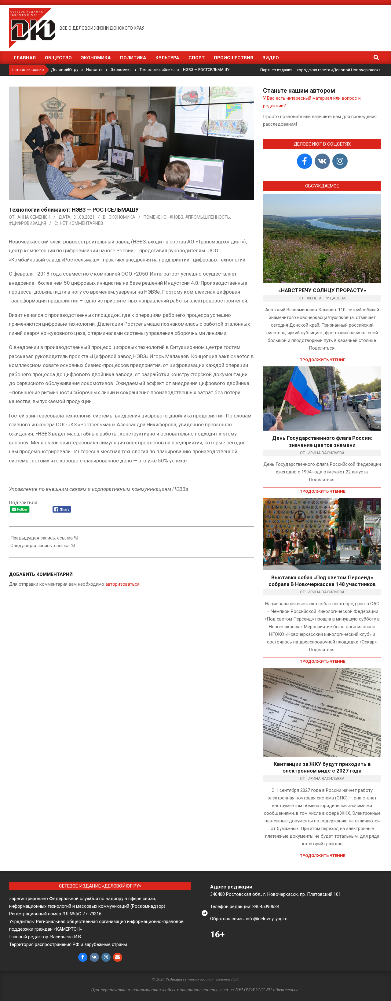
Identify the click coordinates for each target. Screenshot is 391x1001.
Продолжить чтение (322, 360)
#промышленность (207, 217)
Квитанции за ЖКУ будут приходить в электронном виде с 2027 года (322, 767)
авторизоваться (122, 584)
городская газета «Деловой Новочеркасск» (338, 70)
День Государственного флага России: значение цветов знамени (322, 441)
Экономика (121, 217)
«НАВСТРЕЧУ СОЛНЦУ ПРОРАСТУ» (322, 290)
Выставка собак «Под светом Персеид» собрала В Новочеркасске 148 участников (322, 581)
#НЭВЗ (176, 217)
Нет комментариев (81, 223)
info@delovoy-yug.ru (266, 918)
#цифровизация (27, 223)
